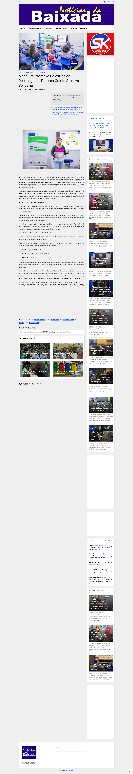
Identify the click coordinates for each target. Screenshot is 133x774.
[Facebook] (19, 1)
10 (92, 428)
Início (23, 28)
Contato (84, 28)
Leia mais (109, 247)
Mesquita (42, 72)
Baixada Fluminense (30, 72)
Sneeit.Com (70, 770)
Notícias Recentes (61, 28)
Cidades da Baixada (35, 28)
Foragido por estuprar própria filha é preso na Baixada (100, 234)
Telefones (49, 28)
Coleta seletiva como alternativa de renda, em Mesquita (34, 372)
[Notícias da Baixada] (66, 24)
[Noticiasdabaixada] (25, 1)
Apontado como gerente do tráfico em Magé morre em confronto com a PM (99, 125)
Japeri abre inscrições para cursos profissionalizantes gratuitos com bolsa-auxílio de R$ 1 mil (100, 172)
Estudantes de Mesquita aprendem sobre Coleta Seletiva (66, 354)
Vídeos (74, 28)
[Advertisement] (34, 105)
